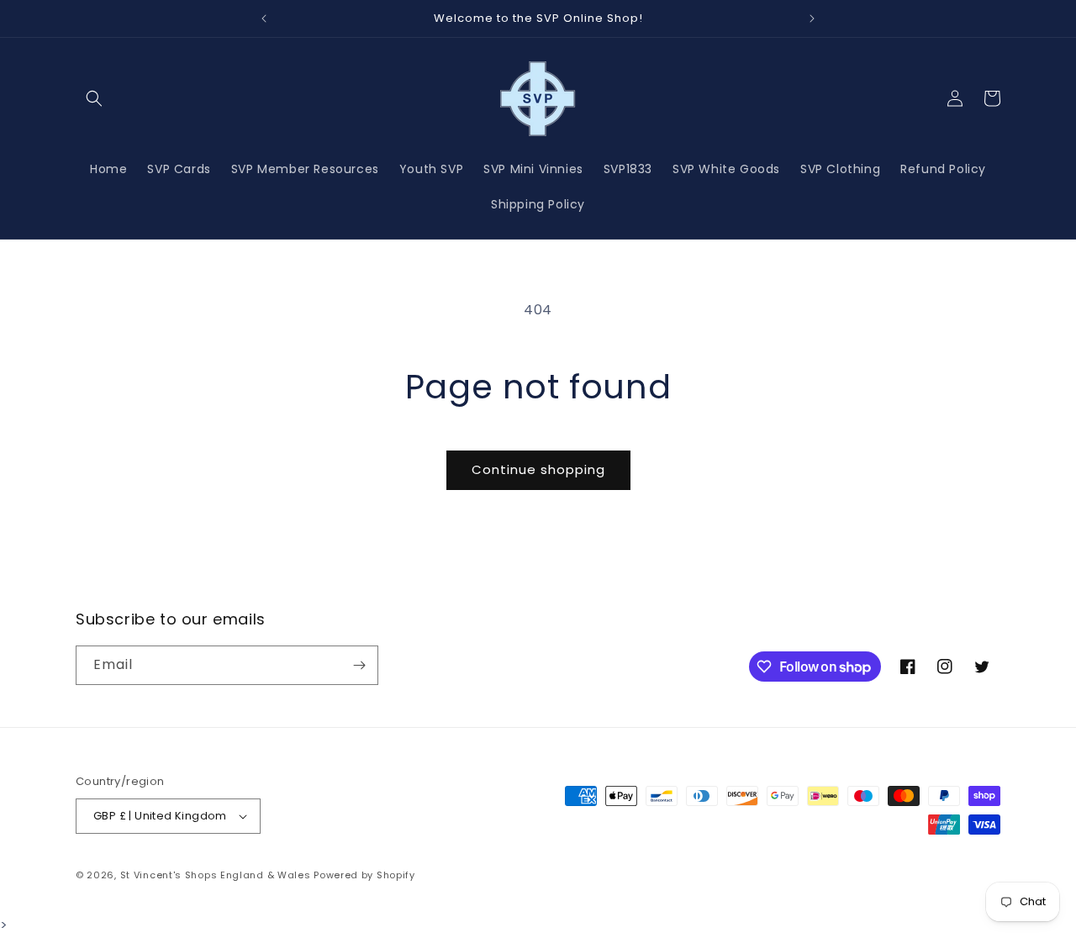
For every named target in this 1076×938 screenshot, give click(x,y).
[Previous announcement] (263, 18)
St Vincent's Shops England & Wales (215, 875)
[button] (94, 98)
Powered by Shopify (364, 875)
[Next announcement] (812, 18)
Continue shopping (538, 469)
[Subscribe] (358, 665)
